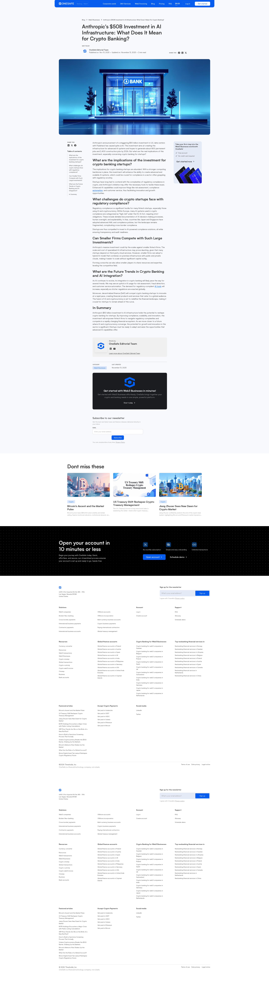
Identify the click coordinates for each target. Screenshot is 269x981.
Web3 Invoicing (141, 4)
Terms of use (185, 764)
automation (98, 190)
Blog (153, 4)
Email (94, 428)
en (176, 4)
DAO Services (125, 4)
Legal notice (206, 764)
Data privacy (195, 764)
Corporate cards (109, 4)
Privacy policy (180, 598)
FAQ (170, 4)
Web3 (86, 4)
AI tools (158, 286)
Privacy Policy (120, 442)
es (179, 4)
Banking (79, 4)
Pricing (161, 4)
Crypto (71, 502)
